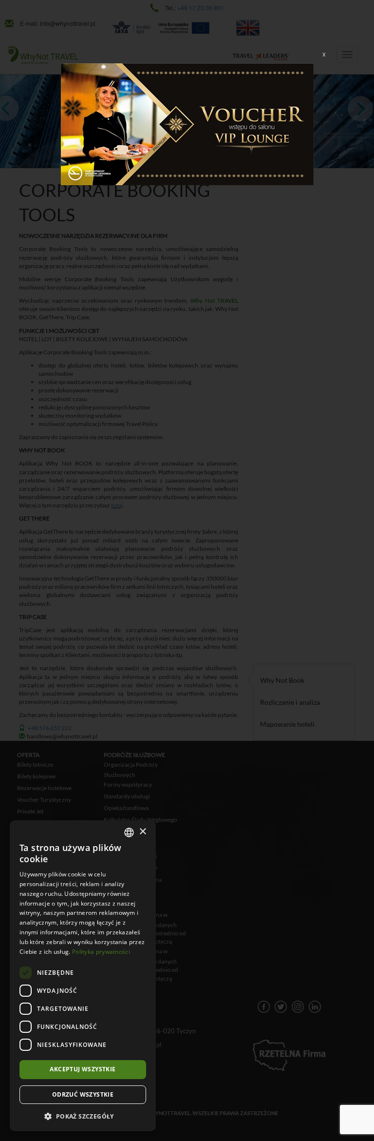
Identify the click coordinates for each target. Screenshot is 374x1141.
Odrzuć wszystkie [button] (82, 1094)
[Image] (187, 123)
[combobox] (129, 832)
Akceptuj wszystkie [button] (82, 1069)
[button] (82, 1116)
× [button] (142, 831)
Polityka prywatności (101, 952)
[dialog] (83, 975)
